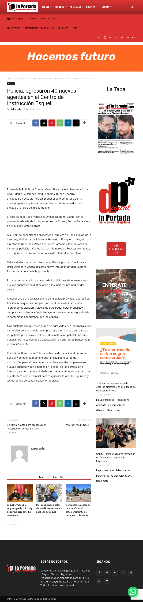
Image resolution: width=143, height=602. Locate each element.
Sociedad (59, 7)
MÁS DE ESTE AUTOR (51, 477)
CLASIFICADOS (13, 28)
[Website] (122, 37)
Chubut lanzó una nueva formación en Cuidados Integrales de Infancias (115, 458)
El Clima (104, 7)
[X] (116, 37)
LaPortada (16, 109)
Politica (90, 7)
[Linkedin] (68, 122)
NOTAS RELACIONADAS (22, 477)
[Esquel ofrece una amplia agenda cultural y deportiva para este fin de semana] (20, 493)
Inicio (9, 78)
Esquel (45, 7)
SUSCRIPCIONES (30, 28)
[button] (132, 7)
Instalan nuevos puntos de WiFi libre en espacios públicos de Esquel (49, 508)
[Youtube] (133, 37)
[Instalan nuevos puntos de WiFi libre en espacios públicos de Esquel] (49, 493)
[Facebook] (98, 37)
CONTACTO (63, 28)
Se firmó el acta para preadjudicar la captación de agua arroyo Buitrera (26, 428)
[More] (84, 122)
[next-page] (15, 522)
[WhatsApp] (127, 37)
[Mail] (110, 37)
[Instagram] (104, 37)
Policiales (75, 7)
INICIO (74, 28)
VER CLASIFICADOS (116, 249)
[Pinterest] (51, 122)
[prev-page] (9, 522)
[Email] (76, 122)
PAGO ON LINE (48, 28)
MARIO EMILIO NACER (78, 425)
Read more (113, 410)
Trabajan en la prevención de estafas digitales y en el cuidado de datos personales (116, 387)
